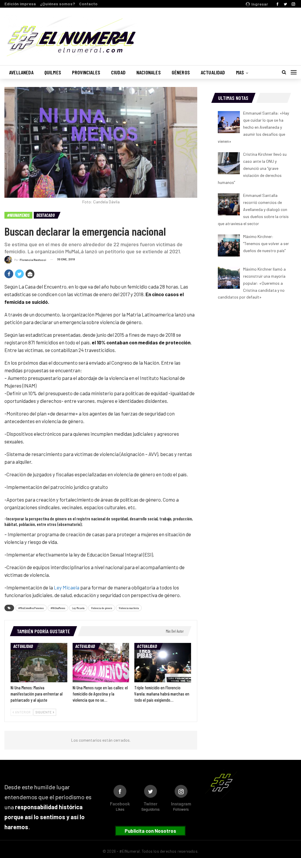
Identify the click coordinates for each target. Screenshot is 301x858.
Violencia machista (129, 608)
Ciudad (118, 72)
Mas (240, 72)
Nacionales (148, 72)
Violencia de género (101, 608)
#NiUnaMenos (18, 215)
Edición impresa (20, 3)
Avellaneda (21, 72)
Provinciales (86, 72)
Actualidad (213, 72)
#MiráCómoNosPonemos (31, 608)
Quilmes (52, 72)
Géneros (181, 72)
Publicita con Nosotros (150, 831)
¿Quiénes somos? (57, 3)
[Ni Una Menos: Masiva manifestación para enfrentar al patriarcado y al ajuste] (39, 663)
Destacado (45, 215)
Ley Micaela (66, 587)
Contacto (88, 3)
